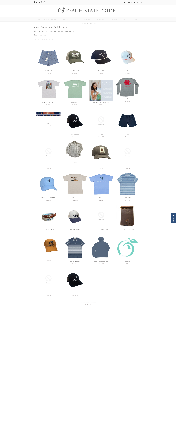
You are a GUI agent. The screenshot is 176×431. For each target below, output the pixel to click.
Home (82, 23)
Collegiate (113, 19)
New (39, 19)
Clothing (65, 19)
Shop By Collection (50, 19)
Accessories (100, 19)
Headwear (87, 19)
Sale (123, 19)
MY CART (135, 2)
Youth (76, 19)
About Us (134, 19)
